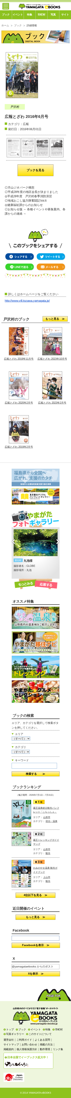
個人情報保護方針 (27, 1049)
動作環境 (45, 1049)
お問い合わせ (29, 1044)
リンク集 (58, 1049)
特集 (29, 14)
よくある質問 (42, 1039)
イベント (18, 14)
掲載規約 (9, 1049)
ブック (6, 14)
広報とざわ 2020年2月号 (19, 402)
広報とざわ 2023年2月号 (52, 402)
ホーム (5, 25)
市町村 (41, 14)
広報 (26, 124)
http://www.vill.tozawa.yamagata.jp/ (27, 300)
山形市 (46, 817)
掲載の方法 (46, 1044)
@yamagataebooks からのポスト (32, 966)
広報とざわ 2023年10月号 (52, 358)
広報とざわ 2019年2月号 (19, 446)
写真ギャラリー (15, 1034)
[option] (36, 548)
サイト (65, 14)
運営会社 (9, 1039)
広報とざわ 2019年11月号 (19, 358)
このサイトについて (40, 1034)
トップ (10, 1029)
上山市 (46, 877)
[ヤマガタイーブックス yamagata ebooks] (39, 5)
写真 (53, 14)
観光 (48, 853)
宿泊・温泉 (51, 821)
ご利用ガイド (24, 1039)
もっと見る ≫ (55, 318)
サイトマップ (11, 1044)
